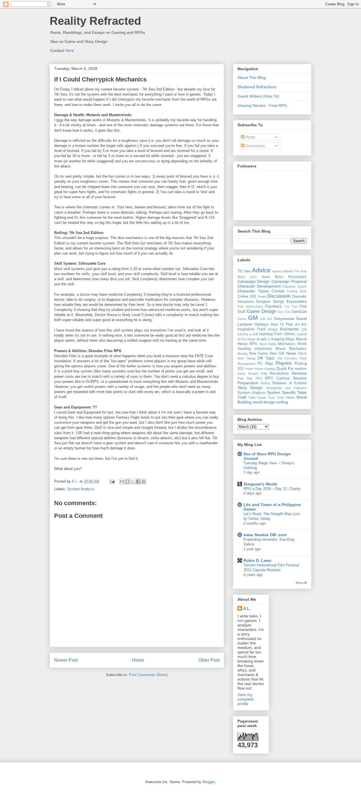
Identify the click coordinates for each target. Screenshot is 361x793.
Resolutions (279, 373)
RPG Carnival (277, 378)
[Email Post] (112, 481)
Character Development (259, 286)
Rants (241, 373)
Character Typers (294, 286)
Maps (290, 339)
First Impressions (250, 306)
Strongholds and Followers (286, 388)
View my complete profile (245, 699)
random (301, 369)
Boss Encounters (291, 277)
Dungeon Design (270, 302)
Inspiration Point (251, 329)
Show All (301, 582)
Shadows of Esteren (289, 383)
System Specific (281, 392)
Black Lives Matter (253, 277)
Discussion (278, 296)
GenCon (299, 311)
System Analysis (81, 489)
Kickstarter (289, 329)
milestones (263, 349)
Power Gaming (265, 368)
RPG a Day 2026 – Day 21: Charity (272, 489)
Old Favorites (287, 358)
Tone (271, 397)
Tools (280, 397)
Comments (254, 145)
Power (249, 368)
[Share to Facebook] (138, 481)
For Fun (291, 306)
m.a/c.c (263, 339)
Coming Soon (297, 291)
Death (262, 296)
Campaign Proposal (289, 281)
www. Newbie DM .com (265, 535)
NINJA (302, 353)
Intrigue (273, 329)
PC (260, 364)
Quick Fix (284, 368)
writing (282, 402)
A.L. (247, 608)
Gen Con (284, 311)
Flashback (273, 306)
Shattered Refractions (256, 87)
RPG (259, 378)
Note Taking (246, 358)
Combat (278, 291)
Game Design (261, 311)
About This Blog (251, 77)
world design (264, 402)
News (291, 353)
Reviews (299, 373)
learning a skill (247, 334)
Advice (261, 270)
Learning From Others (277, 334)
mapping (278, 339)
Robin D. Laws (257, 560)
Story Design (250, 387)
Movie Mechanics (291, 349)
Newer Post (66, 660)
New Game (258, 353)
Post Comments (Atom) (148, 675)
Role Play (244, 378)
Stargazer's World (260, 484)
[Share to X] (133, 481)
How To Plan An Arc (289, 324)
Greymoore (284, 318)
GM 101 (266, 319)
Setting (265, 383)
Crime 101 (246, 296)
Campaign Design (253, 281)
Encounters (297, 301)
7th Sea (243, 271)
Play (269, 363)
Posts (249, 137)
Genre (241, 319)
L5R (304, 329)
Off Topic (266, 358)
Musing (242, 353)
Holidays (261, 324)
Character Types (253, 291)
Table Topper (257, 397)
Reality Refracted (95, 21)
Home (138, 660)
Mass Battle (267, 344)
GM (253, 317)
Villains (290, 397)
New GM (277, 353)
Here (69, 50)
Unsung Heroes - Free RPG (262, 105)
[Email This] (122, 481)
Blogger (208, 782)
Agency (277, 271)
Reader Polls (257, 373)
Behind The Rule (295, 271)
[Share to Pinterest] (143, 481)
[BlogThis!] (127, 481)
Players (284, 363)
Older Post (208, 660)
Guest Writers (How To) (258, 96)
